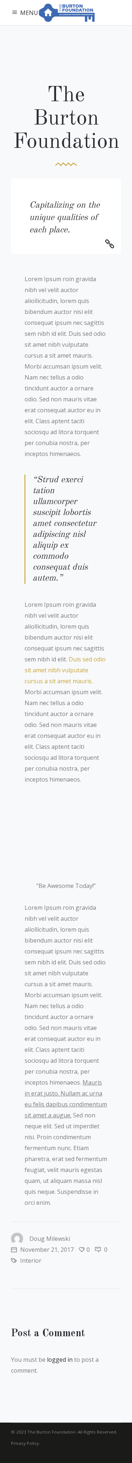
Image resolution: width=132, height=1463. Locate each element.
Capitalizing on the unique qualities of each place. (64, 218)
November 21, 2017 (46, 1250)
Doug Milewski (49, 1239)
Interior (30, 1260)
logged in (60, 1360)
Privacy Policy (25, 1443)
